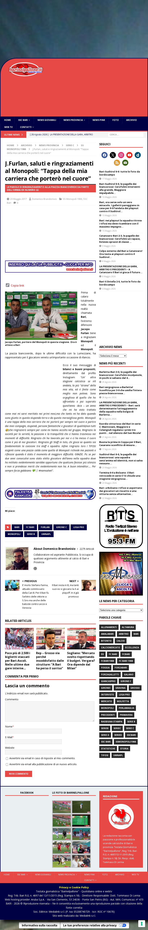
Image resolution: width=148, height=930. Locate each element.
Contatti (26, 127)
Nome (8, 726)
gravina (120, 687)
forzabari (121, 667)
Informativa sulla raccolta (39, 925)
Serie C (70, 145)
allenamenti (109, 627)
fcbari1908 (107, 660)
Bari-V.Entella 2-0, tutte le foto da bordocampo (119, 283)
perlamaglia (126, 708)
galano (128, 674)
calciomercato (110, 647)
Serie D (105, 735)
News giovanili (47, 120)
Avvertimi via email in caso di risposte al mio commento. (42, 758)
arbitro (124, 633)
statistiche (108, 748)
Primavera (126, 714)
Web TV (8, 127)
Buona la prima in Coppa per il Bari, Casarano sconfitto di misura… (120, 443)
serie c (130, 728)
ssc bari (106, 741)
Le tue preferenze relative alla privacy (90, 925)
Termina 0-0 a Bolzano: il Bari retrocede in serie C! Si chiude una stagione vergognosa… (119, 475)
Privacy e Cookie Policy (74, 887)
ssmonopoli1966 (126, 741)
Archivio (131, 120)
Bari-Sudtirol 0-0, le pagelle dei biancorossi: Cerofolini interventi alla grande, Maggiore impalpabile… (119, 188)
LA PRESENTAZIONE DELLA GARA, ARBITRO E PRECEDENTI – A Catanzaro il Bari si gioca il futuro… (120, 269)
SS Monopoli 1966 (72, 199)
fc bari (30, 527)
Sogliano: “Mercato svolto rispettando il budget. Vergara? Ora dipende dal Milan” (81, 660)
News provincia (73, 120)
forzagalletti (110, 674)
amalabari (107, 633)
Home (7, 120)
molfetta (123, 701)
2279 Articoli (87, 549)
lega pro (78, 527)
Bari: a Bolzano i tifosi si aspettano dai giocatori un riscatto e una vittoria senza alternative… (120, 491)
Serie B (31, 534)
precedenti (108, 714)
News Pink (99, 120)
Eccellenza (132, 647)
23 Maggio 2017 (18, 199)
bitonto (106, 640)
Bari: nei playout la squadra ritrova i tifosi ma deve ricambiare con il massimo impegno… (120, 223)
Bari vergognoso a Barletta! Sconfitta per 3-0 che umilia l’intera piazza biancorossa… (120, 390)
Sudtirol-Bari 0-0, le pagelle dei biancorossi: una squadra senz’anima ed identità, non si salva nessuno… (121, 459)
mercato (106, 701)
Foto (115, 120)
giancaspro (108, 681)
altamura (128, 627)
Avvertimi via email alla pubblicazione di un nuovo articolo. (43, 764)
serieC (117, 728)
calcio (121, 640)
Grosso (135, 687)
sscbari (131, 735)
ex (102, 654)
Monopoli (14, 534)
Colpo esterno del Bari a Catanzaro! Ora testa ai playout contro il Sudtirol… (120, 254)
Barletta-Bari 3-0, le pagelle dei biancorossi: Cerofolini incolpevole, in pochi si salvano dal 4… (120, 375)
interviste (107, 694)
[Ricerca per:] (126, 134)
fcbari (126, 654)
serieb (104, 728)
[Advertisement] (74, 29)
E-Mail (8, 737)
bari (16, 527)
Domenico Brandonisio (44, 199)
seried (118, 735)
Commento (11, 699)
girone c (61, 527)
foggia (105, 667)
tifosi (104, 755)
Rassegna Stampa (111, 721)
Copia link (17, 285)
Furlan (45, 527)
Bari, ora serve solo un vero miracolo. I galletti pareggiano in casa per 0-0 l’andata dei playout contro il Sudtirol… (119, 207)
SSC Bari (23, 120)
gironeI (105, 687)
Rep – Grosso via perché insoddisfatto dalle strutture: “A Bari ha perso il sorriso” (50, 660)
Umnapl (46, 534)
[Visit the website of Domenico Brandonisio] (35, 568)
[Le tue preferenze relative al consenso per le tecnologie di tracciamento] (141, 923)
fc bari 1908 (126, 660)
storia (124, 748)
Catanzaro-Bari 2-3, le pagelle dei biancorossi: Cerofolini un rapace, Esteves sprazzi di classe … (119, 238)
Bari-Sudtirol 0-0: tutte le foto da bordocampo (119, 173)
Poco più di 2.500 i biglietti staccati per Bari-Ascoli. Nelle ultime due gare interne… (17, 660)
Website (9, 747)
